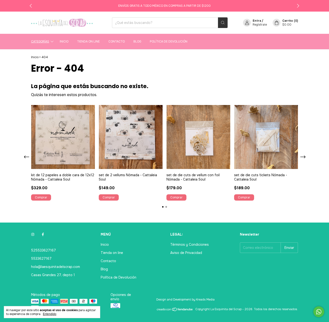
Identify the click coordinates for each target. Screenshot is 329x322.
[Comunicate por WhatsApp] (318, 311)
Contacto (116, 41)
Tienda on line (88, 41)
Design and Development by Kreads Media (185, 299)
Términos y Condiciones (189, 244)
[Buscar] (223, 22)
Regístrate (260, 25)
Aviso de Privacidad (186, 253)
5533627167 (41, 258)
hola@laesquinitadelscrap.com (55, 267)
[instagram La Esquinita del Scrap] (32, 234)
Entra (257, 21)
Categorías (40, 41)
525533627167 (43, 250)
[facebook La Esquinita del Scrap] (43, 234)
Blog (137, 41)
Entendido (49, 314)
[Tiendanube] (175, 310)
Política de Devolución (168, 41)
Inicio (64, 41)
